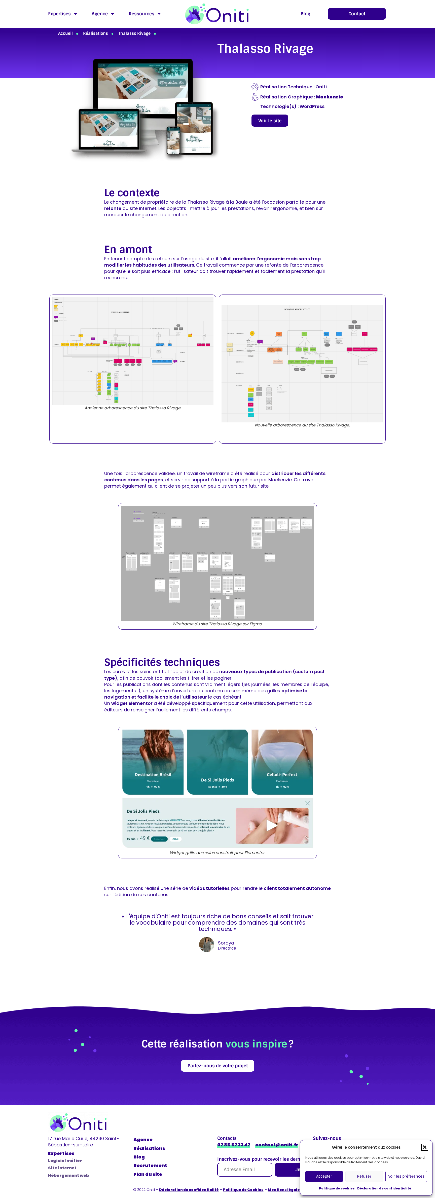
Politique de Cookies (243, 1189)
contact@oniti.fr (276, 1145)
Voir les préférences (406, 1176)
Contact (356, 14)
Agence (100, 14)
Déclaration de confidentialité (384, 1188)
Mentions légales (285, 1189)
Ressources (141, 14)
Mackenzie (329, 97)
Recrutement (150, 1165)
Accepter (324, 1176)
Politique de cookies (337, 1188)
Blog (305, 14)
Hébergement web (68, 1175)
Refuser (364, 1176)
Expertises (59, 14)
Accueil (66, 33)
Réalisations (96, 33)
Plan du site (147, 1174)
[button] (424, 1147)
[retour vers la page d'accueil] (78, 1122)
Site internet (62, 1168)
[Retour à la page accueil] (217, 14)
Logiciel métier (65, 1161)
